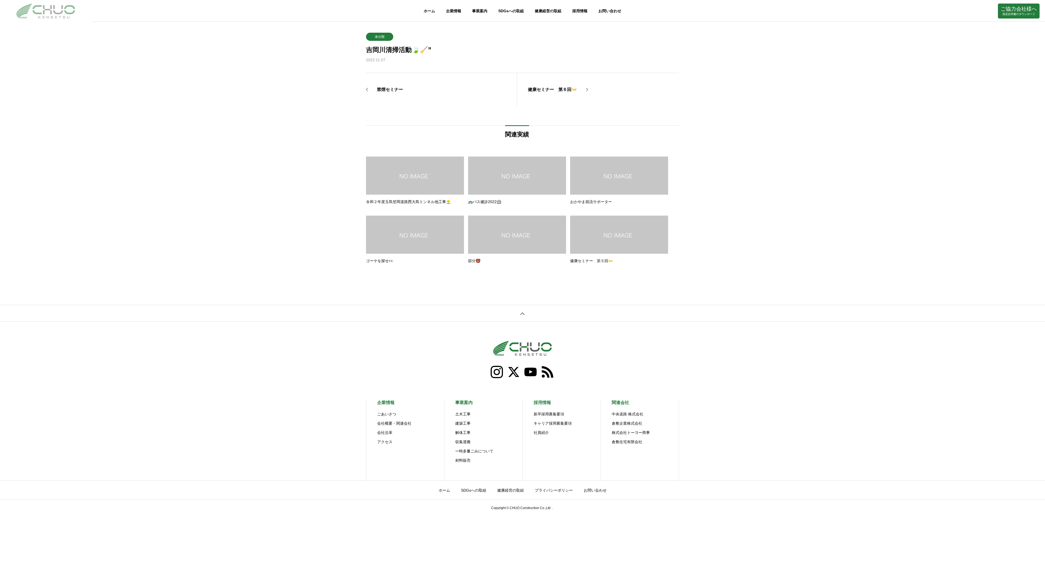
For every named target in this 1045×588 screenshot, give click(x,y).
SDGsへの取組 (511, 11)
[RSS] (547, 372)
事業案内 (479, 11)
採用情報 (580, 11)
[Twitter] (514, 372)
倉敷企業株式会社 (627, 423)
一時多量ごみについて (474, 451)
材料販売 (463, 460)
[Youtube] (530, 372)
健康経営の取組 (548, 11)
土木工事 (463, 414)
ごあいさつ (386, 414)
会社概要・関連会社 (394, 423)
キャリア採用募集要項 (553, 423)
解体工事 (463, 432)
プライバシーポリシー (554, 490)
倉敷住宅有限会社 (627, 442)
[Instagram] (497, 372)
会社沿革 (384, 432)
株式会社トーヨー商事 (631, 432)
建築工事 (463, 423)
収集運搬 (463, 442)
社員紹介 (541, 432)
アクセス (384, 442)
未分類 (380, 37)
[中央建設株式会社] (45, 11)
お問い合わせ (609, 11)
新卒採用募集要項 (549, 414)
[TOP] (522, 313)
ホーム (429, 11)
